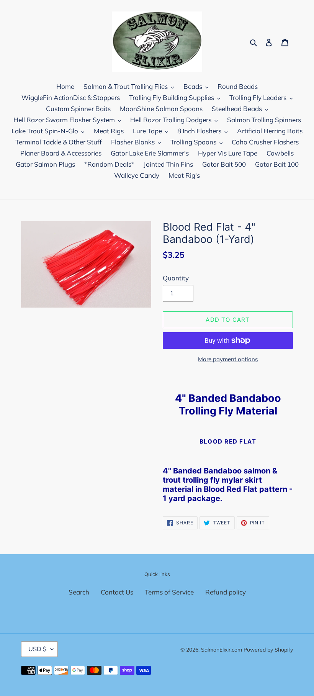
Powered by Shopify (268, 649)
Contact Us (117, 592)
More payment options (228, 359)
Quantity (176, 278)
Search (79, 592)
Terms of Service (169, 592)
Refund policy (225, 592)
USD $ (37, 649)
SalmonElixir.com (221, 649)
